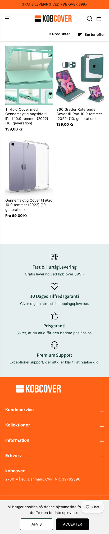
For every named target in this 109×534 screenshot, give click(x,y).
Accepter (72, 524)
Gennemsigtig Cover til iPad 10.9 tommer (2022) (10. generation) (29, 205)
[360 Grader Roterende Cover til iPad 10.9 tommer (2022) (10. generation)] (80, 75)
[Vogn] (99, 18)
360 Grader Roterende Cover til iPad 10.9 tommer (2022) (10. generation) (79, 114)
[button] (8, 18)
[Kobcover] (53, 18)
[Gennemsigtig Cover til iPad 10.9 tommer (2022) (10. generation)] (29, 166)
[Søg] (89, 18)
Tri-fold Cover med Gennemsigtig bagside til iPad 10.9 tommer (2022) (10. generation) (26, 116)
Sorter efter (94, 34)
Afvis (36, 524)
